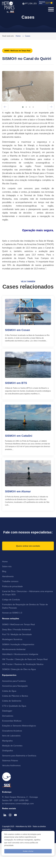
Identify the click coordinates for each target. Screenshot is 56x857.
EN (31, 3)
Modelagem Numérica (12, 639)
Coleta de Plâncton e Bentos (15, 696)
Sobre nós (6, 566)
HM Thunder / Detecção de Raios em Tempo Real (25, 659)
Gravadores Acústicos (12, 731)
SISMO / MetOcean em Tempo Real (18, 624)
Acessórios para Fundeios (14, 681)
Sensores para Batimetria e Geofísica (19, 755)
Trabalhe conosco (10, 581)
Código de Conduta (11, 599)
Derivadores (7, 716)
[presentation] (5, 108)
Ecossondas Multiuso (11, 721)
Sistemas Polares (10, 760)
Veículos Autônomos (11, 765)
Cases (27, 36)
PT (26, 3)
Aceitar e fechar (28, 851)
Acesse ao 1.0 (12, 613)
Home (18, 36)
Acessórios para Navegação (15, 686)
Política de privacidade (12, 586)
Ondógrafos (7, 750)
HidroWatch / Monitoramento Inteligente (20, 654)
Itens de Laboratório (11, 735)
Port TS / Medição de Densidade (17, 634)
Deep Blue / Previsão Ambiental (16, 629)
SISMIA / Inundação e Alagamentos (18, 644)
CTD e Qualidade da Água (14, 706)
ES (35, 3)
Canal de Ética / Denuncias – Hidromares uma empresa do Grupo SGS (27, 593)
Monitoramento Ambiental (13, 649)
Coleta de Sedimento (11, 701)
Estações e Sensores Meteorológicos (19, 726)
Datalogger (7, 711)
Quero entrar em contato (28, 546)
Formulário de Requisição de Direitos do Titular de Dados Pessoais (25, 606)
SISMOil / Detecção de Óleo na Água (19, 669)
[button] (23, 107)
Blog (4, 571)
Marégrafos (7, 741)
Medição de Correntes (12, 745)
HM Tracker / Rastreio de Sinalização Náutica (22, 664)
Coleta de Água (9, 691)
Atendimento (8, 576)
